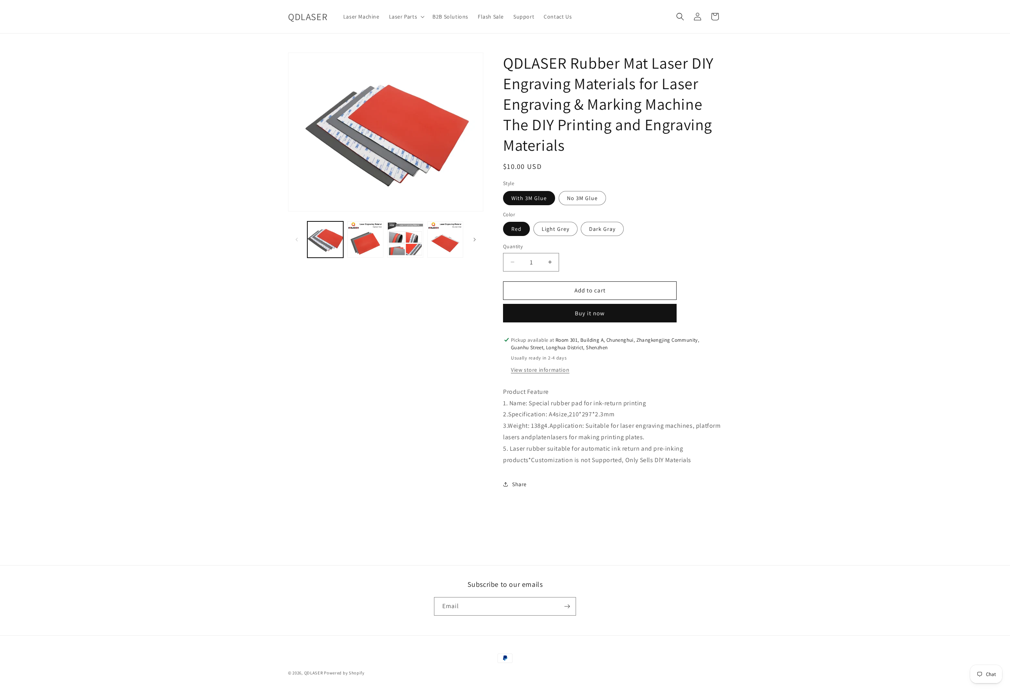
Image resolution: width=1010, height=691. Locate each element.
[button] (406, 16)
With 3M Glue (529, 198)
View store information (540, 369)
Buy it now (590, 313)
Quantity (513, 246)
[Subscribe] (567, 606)
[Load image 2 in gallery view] (365, 239)
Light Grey (555, 228)
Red (516, 228)
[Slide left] (296, 239)
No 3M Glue (582, 198)
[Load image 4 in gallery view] (445, 239)
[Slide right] (474, 239)
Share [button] (519, 484)
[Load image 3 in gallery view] (405, 239)
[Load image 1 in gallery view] (325, 239)
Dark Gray (602, 228)
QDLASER (313, 673)
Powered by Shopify (344, 673)
